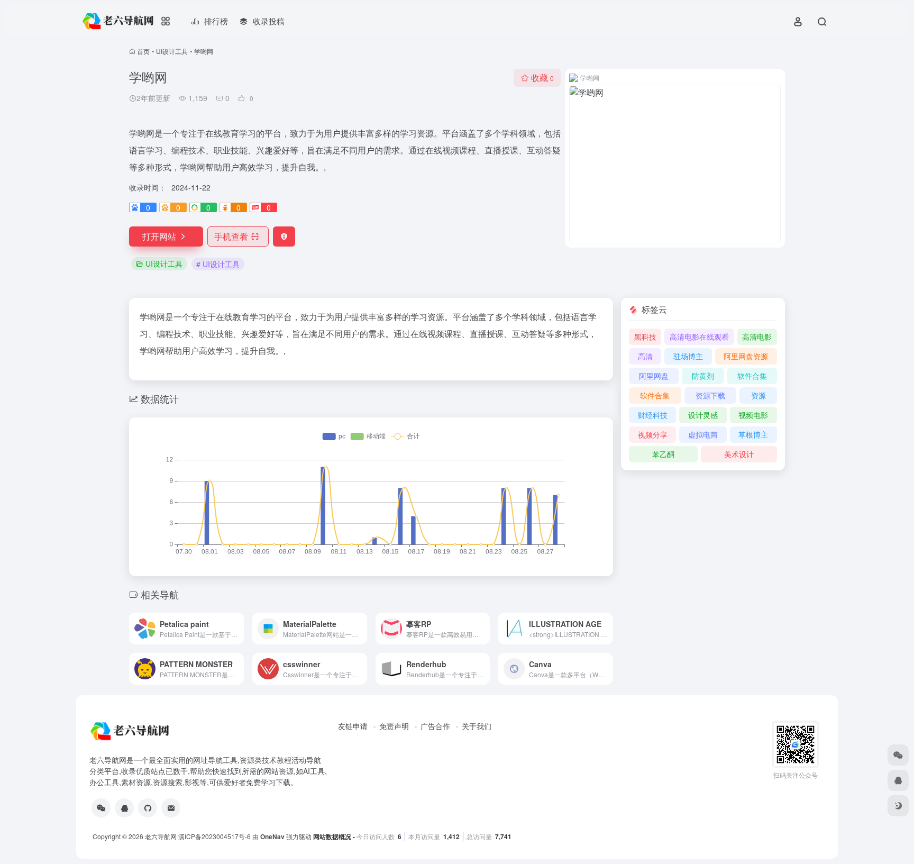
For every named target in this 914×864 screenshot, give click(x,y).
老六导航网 (161, 836)
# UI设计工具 (218, 264)
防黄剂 (703, 375)
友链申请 (353, 726)
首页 (143, 51)
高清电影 (757, 336)
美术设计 (739, 454)
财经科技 (653, 415)
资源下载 (710, 395)
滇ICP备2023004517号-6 (214, 836)
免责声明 (394, 726)
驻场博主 (688, 356)
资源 (758, 395)
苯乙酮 (663, 454)
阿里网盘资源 (746, 356)
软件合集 (752, 375)
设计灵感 (703, 415)
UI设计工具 (172, 51)
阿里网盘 (654, 375)
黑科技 (645, 336)
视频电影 (753, 415)
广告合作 (435, 726)
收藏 (542, 77)
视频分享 (653, 434)
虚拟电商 (703, 434)
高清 (645, 356)
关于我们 (476, 726)
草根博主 (753, 434)
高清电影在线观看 (699, 336)
